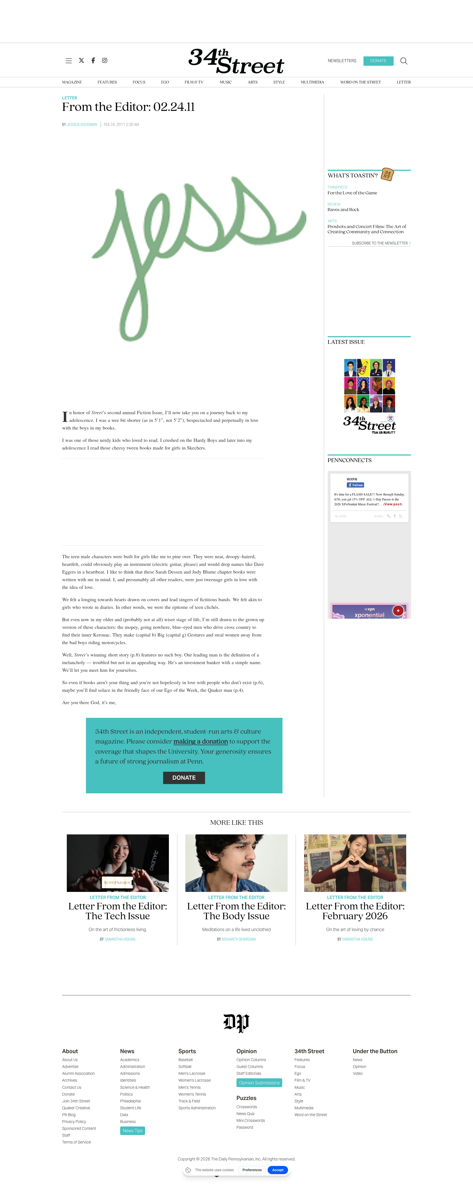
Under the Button (375, 1051)
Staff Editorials (248, 1073)
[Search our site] (404, 61)
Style (279, 82)
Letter (404, 82)
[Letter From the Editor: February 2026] (355, 863)
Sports (187, 1051)
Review (334, 204)
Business (128, 1121)
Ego (165, 82)
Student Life (130, 1107)
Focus (139, 82)
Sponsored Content (79, 1128)
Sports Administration (197, 1107)
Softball (184, 1066)
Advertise (70, 1066)
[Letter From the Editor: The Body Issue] (236, 863)
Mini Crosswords (250, 1120)
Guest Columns (249, 1066)
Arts (253, 82)
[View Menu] (69, 61)
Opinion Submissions (259, 1083)
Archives (69, 1080)
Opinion (246, 1051)
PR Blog (69, 1114)
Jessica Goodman (82, 124)
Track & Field (189, 1101)
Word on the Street (360, 82)
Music (226, 82)
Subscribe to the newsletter (380, 243)
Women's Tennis (192, 1094)
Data (124, 1114)
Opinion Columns (251, 1059)
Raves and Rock (343, 210)
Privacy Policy (74, 1121)
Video (358, 1073)
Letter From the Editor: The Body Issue (236, 911)
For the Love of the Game (352, 193)
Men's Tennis (189, 1087)
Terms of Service (76, 1142)
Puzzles (246, 1098)
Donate (378, 60)
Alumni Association (78, 1073)
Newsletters (342, 60)
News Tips (133, 1131)
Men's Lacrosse (191, 1073)
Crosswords (246, 1106)
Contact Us (71, 1087)
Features (107, 82)
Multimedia (312, 82)
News (127, 1051)
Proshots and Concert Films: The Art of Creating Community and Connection (367, 229)
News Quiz (245, 1113)
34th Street (309, 1051)
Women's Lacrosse (194, 1080)
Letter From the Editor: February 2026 (355, 911)
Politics (126, 1094)
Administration (132, 1066)
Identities (128, 1080)
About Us (70, 1059)
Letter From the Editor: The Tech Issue (117, 911)
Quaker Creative (76, 1107)
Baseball (185, 1059)
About (70, 1051)
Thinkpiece (338, 187)
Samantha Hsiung (120, 939)
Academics (129, 1059)
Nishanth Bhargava (239, 939)
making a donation (201, 741)
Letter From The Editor (118, 897)
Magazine (72, 82)
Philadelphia (130, 1101)
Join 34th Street (76, 1101)
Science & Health (135, 1087)
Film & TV (194, 82)
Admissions (130, 1073)
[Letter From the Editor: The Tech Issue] (118, 863)
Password (244, 1127)
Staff (66, 1135)
